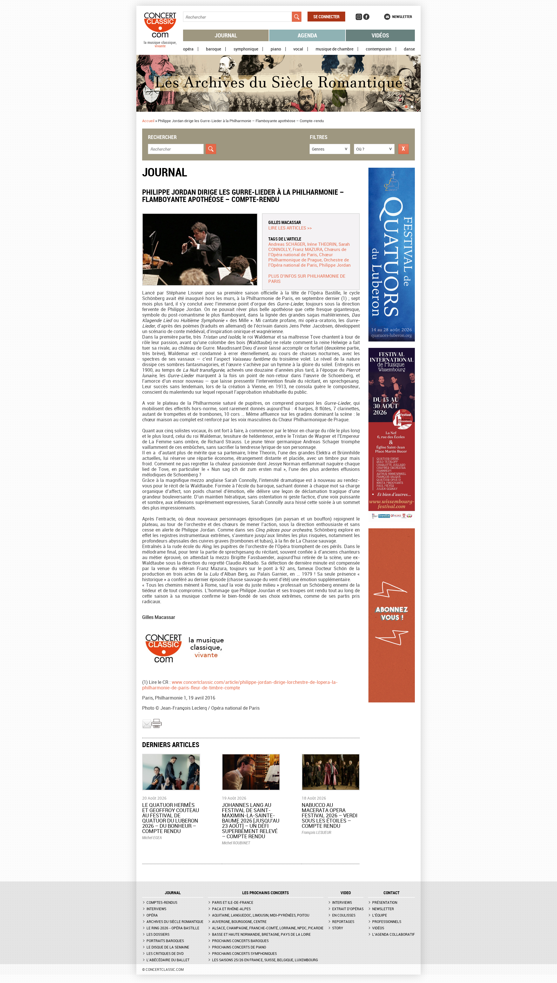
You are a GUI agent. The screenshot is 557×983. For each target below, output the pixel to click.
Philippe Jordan (335, 265)
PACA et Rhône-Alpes (231, 908)
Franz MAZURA (307, 249)
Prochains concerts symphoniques (244, 953)
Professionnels (386, 921)
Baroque (213, 49)
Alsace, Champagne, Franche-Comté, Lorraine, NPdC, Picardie (267, 928)
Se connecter (326, 16)
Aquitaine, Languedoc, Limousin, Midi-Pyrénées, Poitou (260, 915)
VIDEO (346, 893)
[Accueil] (160, 46)
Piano (276, 49)
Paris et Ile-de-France (232, 902)
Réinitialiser (403, 149)
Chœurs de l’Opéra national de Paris (307, 251)
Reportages (343, 921)
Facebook (366, 17)
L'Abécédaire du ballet (168, 959)
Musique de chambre (334, 49)
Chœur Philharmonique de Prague (300, 257)
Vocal (298, 49)
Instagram (359, 17)
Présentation (384, 902)
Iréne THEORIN (322, 244)
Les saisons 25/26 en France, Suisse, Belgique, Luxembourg (265, 959)
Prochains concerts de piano (239, 947)
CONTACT (391, 893)
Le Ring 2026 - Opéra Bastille (173, 928)
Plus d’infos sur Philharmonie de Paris (306, 278)
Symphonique (246, 49)
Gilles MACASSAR (284, 222)
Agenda (307, 35)
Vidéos (380, 35)
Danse (409, 49)
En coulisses (343, 915)
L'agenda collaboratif (393, 934)
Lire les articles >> (290, 228)
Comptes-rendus (162, 902)
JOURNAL (173, 893)
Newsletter (402, 16)
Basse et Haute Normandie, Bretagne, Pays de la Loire (261, 934)
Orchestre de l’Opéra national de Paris (308, 262)
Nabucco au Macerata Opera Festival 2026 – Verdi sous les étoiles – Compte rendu (329, 815)
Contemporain (378, 49)
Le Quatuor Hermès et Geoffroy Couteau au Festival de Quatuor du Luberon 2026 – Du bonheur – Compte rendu (170, 817)
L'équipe (379, 915)
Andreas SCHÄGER (286, 244)
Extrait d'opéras (348, 908)
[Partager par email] (146, 727)
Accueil (148, 120)
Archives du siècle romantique (175, 921)
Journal (226, 35)
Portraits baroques (165, 940)
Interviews (156, 908)
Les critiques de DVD (165, 953)
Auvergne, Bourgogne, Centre (239, 921)
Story (337, 928)
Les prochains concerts (265, 893)
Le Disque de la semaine (168, 947)
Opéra (188, 49)
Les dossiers (158, 934)
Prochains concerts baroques (240, 940)
